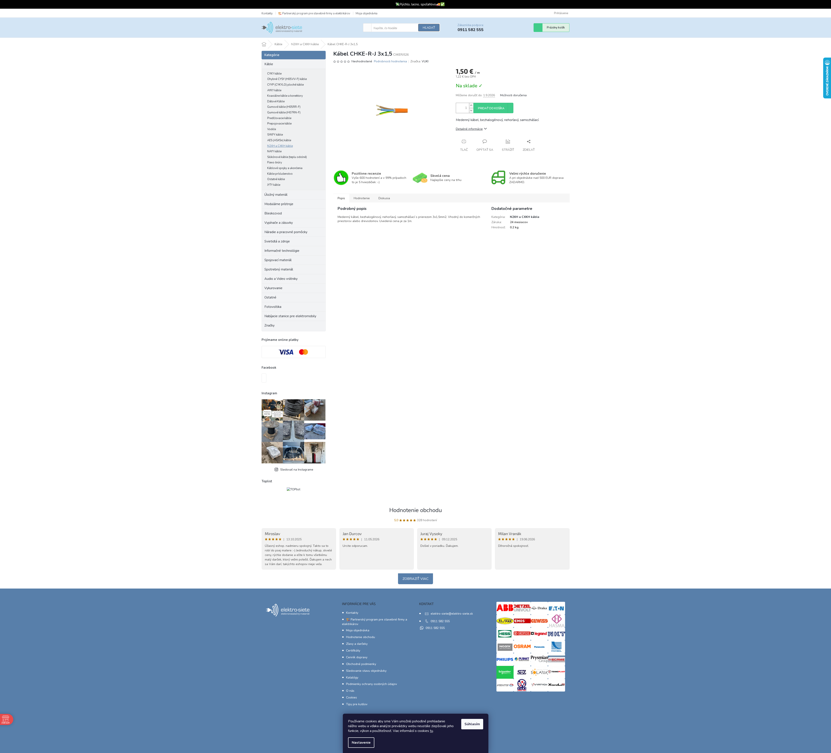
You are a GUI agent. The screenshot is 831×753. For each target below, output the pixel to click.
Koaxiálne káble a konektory (285, 96)
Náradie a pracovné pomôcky (285, 232)
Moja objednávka (366, 13)
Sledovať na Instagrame (296, 470)
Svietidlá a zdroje (277, 241)
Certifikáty (353, 651)
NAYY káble (274, 151)
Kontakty (267, 13)
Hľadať (429, 28)
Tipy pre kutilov (356, 704)
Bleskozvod (273, 213)
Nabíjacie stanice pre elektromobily (290, 316)
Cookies (351, 697)
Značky (269, 325)
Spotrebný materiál (278, 269)
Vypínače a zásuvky (278, 223)
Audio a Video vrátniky (281, 279)
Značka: (419, 61)
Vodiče (271, 129)
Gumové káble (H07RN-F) (283, 112)
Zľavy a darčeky (357, 644)
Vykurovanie (273, 288)
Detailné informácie (469, 129)
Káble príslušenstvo (280, 174)
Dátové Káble (276, 101)
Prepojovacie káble (279, 124)
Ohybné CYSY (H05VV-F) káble (287, 79)
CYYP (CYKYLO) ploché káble (285, 85)
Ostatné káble (276, 179)
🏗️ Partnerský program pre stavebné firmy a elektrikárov (314, 13)
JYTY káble (273, 185)
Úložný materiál (275, 194)
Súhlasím (472, 724)
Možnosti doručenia (513, 95)
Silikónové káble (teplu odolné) (287, 157)
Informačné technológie (281, 251)
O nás (350, 691)
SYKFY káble (275, 135)
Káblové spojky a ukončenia (284, 168)
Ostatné (270, 297)
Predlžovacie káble (279, 118)
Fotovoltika (272, 307)
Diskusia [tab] (384, 198)
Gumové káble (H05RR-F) (283, 107)
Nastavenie (361, 742)
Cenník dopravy (356, 657)
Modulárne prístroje (278, 204)
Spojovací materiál (278, 260)
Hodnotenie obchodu (415, 510)
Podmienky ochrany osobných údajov (371, 684)
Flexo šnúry (274, 162)
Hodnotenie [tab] (362, 198)
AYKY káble (274, 90)
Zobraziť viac (415, 578)
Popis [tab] (341, 198)
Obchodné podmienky (361, 664)
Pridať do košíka (491, 108)
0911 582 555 (440, 621)
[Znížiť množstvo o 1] (471, 110)
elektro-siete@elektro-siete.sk (452, 614)
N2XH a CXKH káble (280, 146)
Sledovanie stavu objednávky (366, 671)
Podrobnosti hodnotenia (390, 61)
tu (431, 730)
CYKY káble (274, 74)
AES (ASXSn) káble (279, 140)
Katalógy (352, 677)
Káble (268, 64)
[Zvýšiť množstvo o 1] (471, 105)
